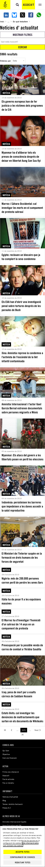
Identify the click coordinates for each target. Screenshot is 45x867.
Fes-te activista (8, 779)
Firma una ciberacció (10, 772)
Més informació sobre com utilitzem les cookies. (21, 844)
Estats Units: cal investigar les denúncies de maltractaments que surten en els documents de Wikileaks (22, 717)
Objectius (6, 754)
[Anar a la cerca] (17, 4)
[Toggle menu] (40, 4)
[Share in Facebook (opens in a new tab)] (31, 14)
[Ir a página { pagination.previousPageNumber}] (11, 730)
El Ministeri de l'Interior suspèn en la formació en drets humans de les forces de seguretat (22, 557)
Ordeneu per (5, 60)
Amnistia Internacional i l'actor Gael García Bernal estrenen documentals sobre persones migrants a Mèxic (22, 408)
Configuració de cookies (22, 857)
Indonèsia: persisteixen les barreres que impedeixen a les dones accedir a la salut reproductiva (22, 506)
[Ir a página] (5, 730)
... (8, 21)
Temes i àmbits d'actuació (12, 804)
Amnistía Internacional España (14, 822)
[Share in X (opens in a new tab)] (22, 14)
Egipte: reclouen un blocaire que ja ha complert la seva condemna (21, 257)
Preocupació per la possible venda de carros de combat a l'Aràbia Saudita (22, 647)
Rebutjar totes (22, 862)
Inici (2, 21)
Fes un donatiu (8, 783)
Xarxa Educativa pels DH (11, 825)
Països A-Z (6, 808)
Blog (4, 800)
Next (36, 730)
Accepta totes (22, 852)
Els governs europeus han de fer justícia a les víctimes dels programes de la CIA (22, 105)
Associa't (28, 5)
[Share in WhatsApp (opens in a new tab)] (39, 14)
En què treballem (20, 21)
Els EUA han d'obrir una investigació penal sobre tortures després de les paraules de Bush (21, 306)
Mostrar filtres (22, 35)
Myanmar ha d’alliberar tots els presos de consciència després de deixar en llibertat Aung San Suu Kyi (21, 156)
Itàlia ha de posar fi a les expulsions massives (21, 601)
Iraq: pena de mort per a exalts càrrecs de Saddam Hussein (19, 694)
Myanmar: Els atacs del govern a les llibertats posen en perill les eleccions (22, 457)
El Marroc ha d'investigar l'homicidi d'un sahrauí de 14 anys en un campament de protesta (21, 624)
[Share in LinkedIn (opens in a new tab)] (6, 14)
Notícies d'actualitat (10, 797)
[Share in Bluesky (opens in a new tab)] (14, 14)
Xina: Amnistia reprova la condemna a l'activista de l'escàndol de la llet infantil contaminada (22, 357)
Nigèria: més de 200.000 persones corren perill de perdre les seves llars (22, 580)
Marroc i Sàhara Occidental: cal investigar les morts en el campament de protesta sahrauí (22, 208)
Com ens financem (9, 758)
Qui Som (5, 750)
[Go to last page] (23, 734)
